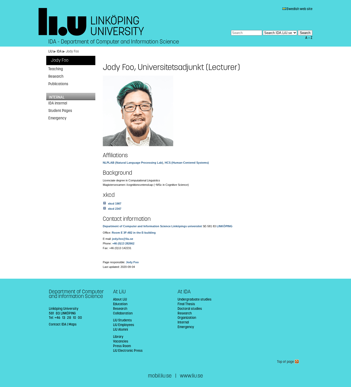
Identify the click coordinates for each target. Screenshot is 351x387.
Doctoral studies (190, 308)
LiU (50, 51)
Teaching (55, 69)
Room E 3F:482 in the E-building (134, 232)
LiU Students (122, 320)
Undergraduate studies (194, 299)
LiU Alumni (120, 329)
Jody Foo (59, 60)
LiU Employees (123, 325)
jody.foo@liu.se (122, 238)
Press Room (122, 346)
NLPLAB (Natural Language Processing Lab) (133, 162)
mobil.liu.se (160, 376)
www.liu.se (191, 376)
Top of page (286, 361)
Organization (187, 317)
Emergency (57, 118)
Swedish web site (299, 9)
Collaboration (123, 313)
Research (55, 76)
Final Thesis (186, 304)
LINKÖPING (225, 226)
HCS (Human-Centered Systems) (187, 162)
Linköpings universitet (186, 226)
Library (118, 337)
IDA (59, 51)
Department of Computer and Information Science (137, 226)
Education (120, 304)
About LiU (120, 299)
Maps (73, 324)
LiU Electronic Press (128, 350)
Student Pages (60, 110)
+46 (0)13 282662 (123, 243)
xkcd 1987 (114, 203)
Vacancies (120, 341)
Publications (58, 84)
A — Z (308, 38)
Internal (183, 322)
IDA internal (57, 103)
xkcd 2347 (114, 208)
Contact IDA (57, 324)
